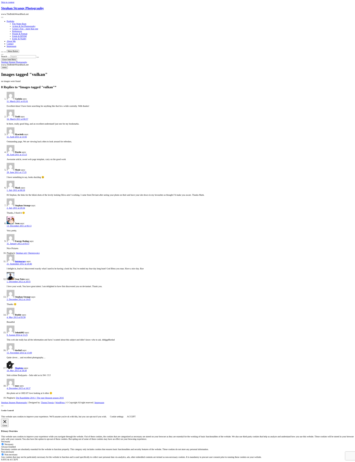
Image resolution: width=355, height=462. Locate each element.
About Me (11, 41)
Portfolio (10, 21)
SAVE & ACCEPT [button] (9, 459)
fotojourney (20, 261)
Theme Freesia (47, 402)
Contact (10, 44)
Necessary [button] (5, 441)
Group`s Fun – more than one (25, 29)
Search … (5, 56)
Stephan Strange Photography (22, 8)
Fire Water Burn (19, 24)
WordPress (60, 402)
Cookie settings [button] (116, 416)
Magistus (19, 368)
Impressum (11, 46)
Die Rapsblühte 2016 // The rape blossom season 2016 (40, 398)
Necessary (8, 444)
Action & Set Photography (24, 26)
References (17, 31)
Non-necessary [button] (7, 452)
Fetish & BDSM (19, 36)
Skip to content (7, 2)
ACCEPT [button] (131, 416)
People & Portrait (19, 34)
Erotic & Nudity (19, 39)
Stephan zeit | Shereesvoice (28, 253)
